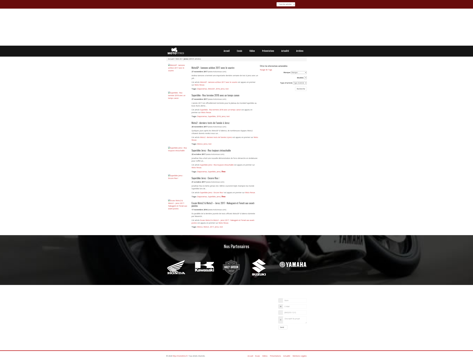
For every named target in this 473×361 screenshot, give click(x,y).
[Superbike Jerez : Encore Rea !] (178, 177)
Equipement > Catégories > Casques (179, 300)
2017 (212, 227)
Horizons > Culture (199, 300)
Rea (223, 171)
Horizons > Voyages (187, 313)
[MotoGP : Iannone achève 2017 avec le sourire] (178, 68)
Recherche (301, 89)
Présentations (268, 51)
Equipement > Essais (186, 308)
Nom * (272, 300)
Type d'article (286, 83)
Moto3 (206, 227)
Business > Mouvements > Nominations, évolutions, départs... (188, 302)
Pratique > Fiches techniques (177, 337)
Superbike (212, 116)
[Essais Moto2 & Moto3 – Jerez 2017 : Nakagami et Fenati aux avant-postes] (178, 204)
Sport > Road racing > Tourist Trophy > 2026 (181, 305)
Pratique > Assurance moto (187, 319)
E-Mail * (271, 306)
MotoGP (211, 89)
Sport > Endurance (185, 316)
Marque (287, 72)
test (227, 89)
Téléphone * (269, 312)
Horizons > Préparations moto (185, 340)
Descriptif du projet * (269, 319)
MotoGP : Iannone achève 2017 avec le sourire (218, 82)
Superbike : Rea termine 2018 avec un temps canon (220, 110)
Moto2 (200, 144)
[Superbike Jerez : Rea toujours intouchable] (178, 149)
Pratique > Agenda (172, 313)
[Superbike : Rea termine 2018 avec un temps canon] (178, 95)
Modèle (300, 78)
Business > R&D (203, 319)
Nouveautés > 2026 (202, 311)
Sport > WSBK (178, 332)
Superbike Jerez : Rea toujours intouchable (217, 165)
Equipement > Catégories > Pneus (178, 329)
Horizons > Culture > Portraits (187, 324)
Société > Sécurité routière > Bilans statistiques (187, 335)
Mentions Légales (300, 356)
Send (282, 327)
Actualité (285, 51)
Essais (239, 51)
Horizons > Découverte (174, 321)
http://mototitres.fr (180, 356)
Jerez (223, 89)
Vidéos (252, 51)
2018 (218, 89)
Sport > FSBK (198, 308)
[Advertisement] (236, 27)
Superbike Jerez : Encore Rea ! (212, 192)
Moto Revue (199, 85)
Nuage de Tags (266, 70)
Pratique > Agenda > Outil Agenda (191, 327)
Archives (299, 51)
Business (174, 316)
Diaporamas (202, 89)
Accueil (227, 51)
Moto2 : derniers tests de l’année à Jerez (216, 137)
